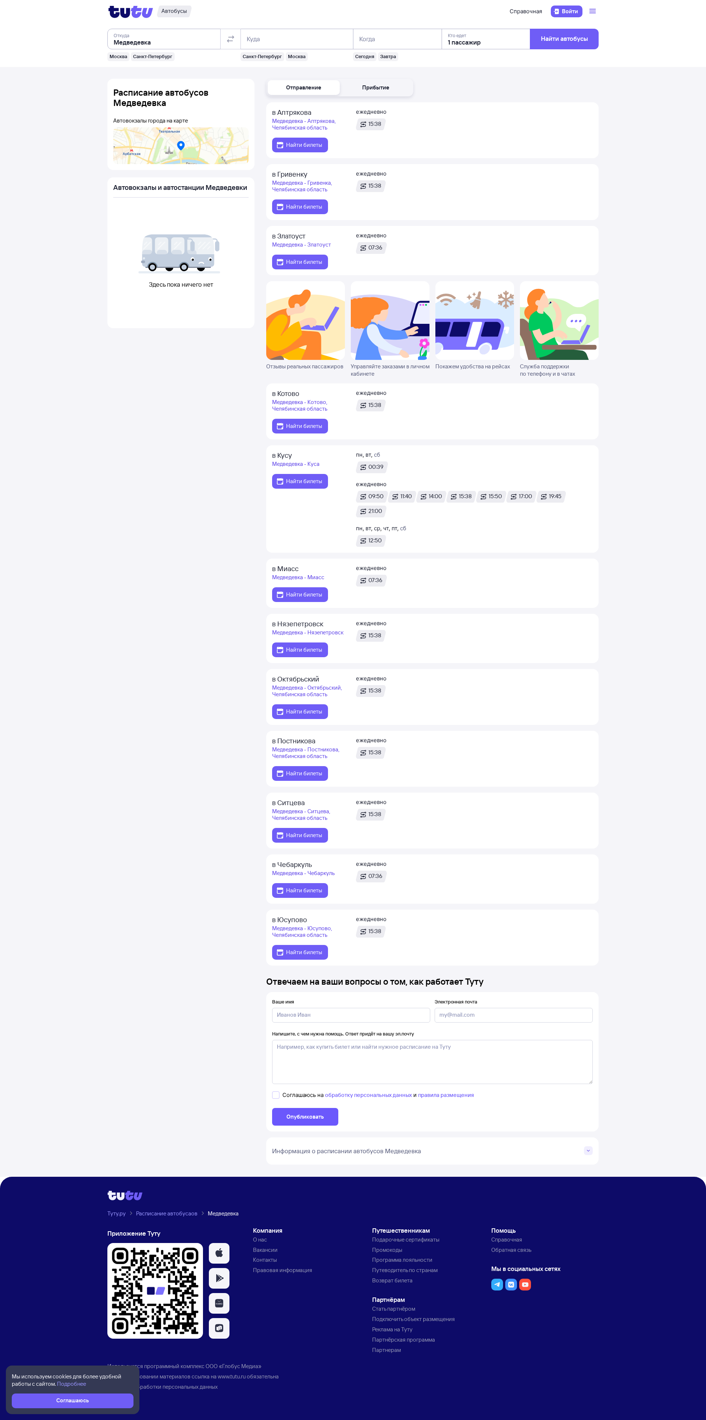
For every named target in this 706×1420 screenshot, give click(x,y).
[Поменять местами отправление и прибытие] (230, 39)
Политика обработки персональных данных (162, 1386)
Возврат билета (392, 1280)
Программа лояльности (402, 1259)
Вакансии (265, 1249)
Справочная (526, 11)
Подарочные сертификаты (405, 1239)
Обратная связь (511, 1249)
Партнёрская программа (403, 1339)
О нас (260, 1239)
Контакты (265, 1259)
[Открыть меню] (593, 11)
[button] (304, 87)
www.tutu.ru (232, 1376)
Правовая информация (282, 1270)
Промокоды (387, 1249)
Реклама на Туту (392, 1329)
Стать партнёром (393, 1308)
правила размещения (446, 1094)
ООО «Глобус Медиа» (233, 1366)
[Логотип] (130, 11)
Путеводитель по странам (405, 1270)
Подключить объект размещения (413, 1318)
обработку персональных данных (368, 1094)
